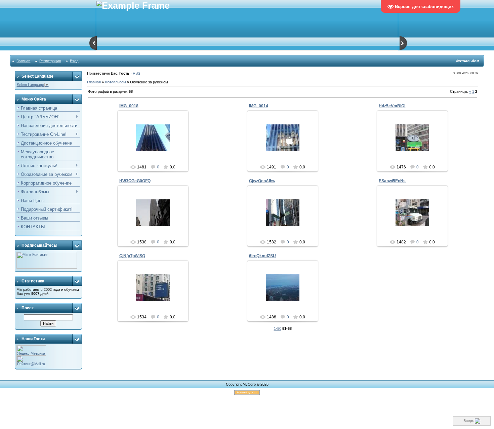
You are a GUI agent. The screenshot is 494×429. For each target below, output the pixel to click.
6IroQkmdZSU (262, 256)
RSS (136, 73)
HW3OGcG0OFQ (135, 181)
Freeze (156, 143)
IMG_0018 (128, 106)
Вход (74, 61)
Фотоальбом (115, 82)
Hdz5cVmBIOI (392, 106)
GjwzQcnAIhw (262, 181)
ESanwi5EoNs (392, 181)
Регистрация (50, 61)
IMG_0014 (258, 106)
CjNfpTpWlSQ (132, 256)
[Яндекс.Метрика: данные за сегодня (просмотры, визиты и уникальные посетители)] (31, 350)
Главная (23, 61)
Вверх (469, 421)
